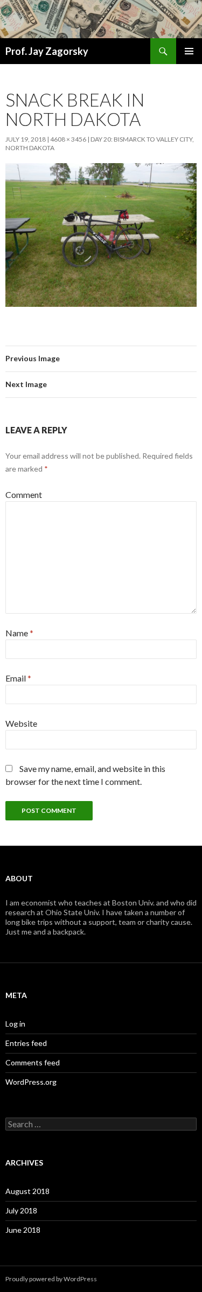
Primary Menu (189, 51)
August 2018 (27, 1191)
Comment (23, 494)
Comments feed (32, 1062)
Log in (15, 1023)
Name (19, 633)
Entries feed (26, 1043)
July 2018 (21, 1210)
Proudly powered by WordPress (51, 1279)
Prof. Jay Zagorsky (46, 51)
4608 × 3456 (68, 139)
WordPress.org (31, 1081)
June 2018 (22, 1229)
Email (18, 678)
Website (21, 723)
